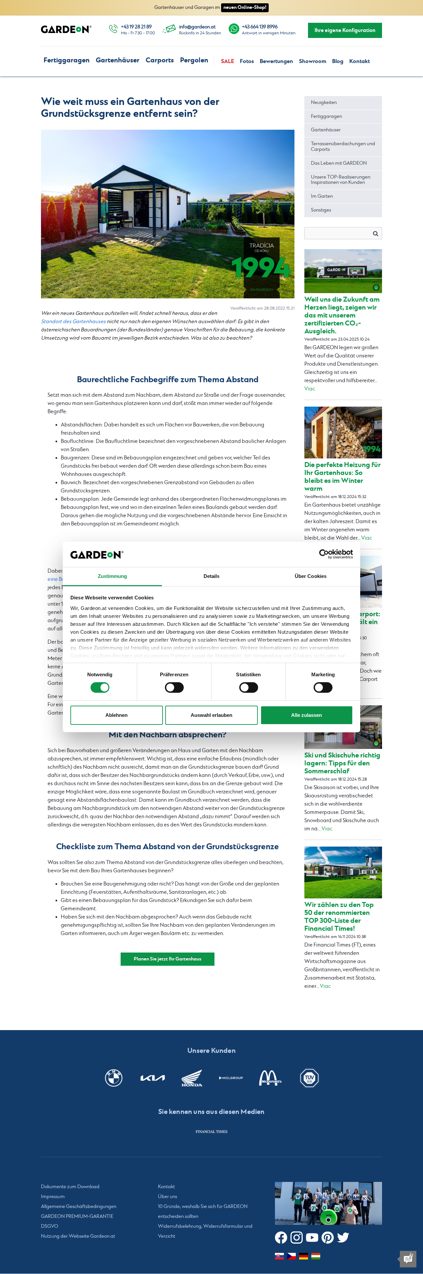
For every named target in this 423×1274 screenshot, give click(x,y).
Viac (309, 389)
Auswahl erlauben (211, 715)
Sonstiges (321, 210)
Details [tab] (212, 576)
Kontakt (359, 61)
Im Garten (322, 196)
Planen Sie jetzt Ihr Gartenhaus (167, 959)
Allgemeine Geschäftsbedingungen (78, 1207)
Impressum (53, 1197)
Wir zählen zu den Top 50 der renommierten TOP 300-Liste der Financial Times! (339, 916)
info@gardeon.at (197, 27)
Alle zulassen (306, 715)
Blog (337, 61)
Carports (160, 60)
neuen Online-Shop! (244, 7)
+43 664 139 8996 (260, 27)
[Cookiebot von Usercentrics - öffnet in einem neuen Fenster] (324, 554)
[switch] (174, 687)
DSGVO (49, 1227)
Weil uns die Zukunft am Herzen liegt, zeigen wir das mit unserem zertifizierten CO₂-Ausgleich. (342, 315)
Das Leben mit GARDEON (339, 163)
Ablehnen (116, 715)
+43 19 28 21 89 (136, 27)
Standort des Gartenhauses (73, 321)
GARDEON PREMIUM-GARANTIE (77, 1217)
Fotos (247, 61)
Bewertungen (276, 61)
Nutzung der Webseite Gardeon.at (78, 1237)
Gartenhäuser (117, 60)
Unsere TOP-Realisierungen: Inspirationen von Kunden (341, 180)
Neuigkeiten (324, 103)
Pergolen (194, 60)
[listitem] (211, 1131)
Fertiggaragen (67, 60)
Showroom (312, 61)
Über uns (167, 1197)
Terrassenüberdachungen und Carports (343, 146)
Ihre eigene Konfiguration (345, 30)
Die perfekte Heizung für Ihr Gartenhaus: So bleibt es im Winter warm (342, 476)
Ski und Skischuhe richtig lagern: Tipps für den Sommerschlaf (342, 763)
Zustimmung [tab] (112, 576)
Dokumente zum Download (70, 1187)
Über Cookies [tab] (311, 576)
